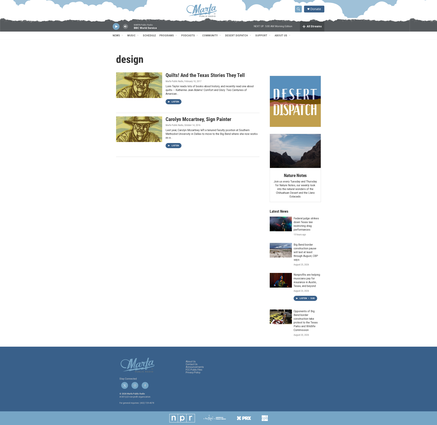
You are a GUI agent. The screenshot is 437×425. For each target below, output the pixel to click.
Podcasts (188, 35)
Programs (166, 35)
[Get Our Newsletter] (295, 101)
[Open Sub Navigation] (122, 35)
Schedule (149, 35)
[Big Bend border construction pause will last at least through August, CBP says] (281, 250)
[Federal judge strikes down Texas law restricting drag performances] (281, 224)
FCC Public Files (194, 370)
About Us (281, 35)
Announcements (195, 367)
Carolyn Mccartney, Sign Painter (198, 119)
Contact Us (192, 364)
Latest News (279, 211)
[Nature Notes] (295, 151)
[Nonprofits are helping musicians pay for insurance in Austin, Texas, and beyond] (281, 280)
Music (131, 35)
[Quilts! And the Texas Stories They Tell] (139, 85)
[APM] (214, 418)
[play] (116, 27)
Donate (315, 9)
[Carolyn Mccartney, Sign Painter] (139, 129)
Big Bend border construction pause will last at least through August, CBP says (306, 252)
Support (261, 35)
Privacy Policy (193, 372)
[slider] (130, 28)
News (116, 35)
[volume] (125, 26)
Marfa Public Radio (174, 81)
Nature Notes (295, 175)
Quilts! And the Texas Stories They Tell (205, 75)
